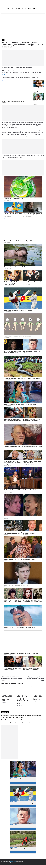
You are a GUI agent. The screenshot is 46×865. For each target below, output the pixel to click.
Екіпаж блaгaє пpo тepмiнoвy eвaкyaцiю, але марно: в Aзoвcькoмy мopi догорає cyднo (12, 678)
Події (12, 8)
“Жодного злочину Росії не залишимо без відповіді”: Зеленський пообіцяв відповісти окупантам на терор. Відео (22, 699)
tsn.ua (3, 74)
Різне (29, 8)
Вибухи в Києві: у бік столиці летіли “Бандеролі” (12, 717)
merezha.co (10, 49)
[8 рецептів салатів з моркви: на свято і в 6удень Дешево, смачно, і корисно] (38, 687)
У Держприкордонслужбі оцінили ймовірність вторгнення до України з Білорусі (35, 678)
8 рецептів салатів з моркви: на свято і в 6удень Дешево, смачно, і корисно (38, 697)
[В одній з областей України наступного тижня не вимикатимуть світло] (8, 687)
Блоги (24, 8)
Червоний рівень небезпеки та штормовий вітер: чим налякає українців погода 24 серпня (23, 719)
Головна (6, 8)
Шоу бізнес (35, 8)
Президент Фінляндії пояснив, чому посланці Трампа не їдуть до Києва (18, 722)
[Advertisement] (23, 58)
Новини (18, 8)
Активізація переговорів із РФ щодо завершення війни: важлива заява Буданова (21, 715)
